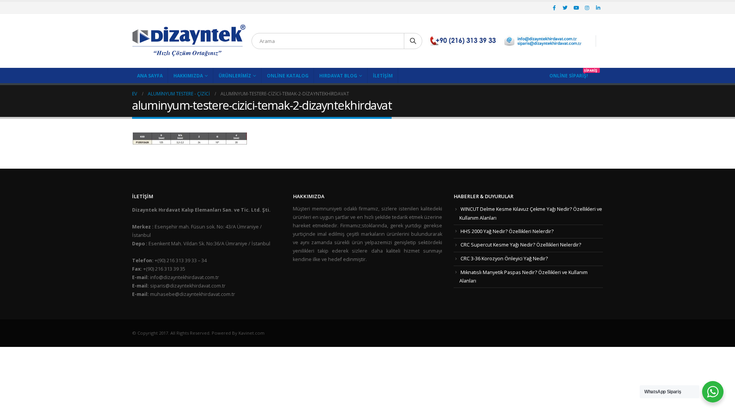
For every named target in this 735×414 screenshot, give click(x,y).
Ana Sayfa (150, 75)
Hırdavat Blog (338, 75)
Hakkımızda (188, 75)
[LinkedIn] (598, 8)
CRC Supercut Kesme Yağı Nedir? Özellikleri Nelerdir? (521, 245)
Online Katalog (288, 75)
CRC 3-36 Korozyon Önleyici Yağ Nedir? (504, 258)
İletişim (383, 75)
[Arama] (413, 41)
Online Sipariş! (568, 75)
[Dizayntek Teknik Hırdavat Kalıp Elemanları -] (189, 41)
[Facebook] (554, 8)
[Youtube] (576, 8)
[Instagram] (587, 8)
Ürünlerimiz (235, 75)
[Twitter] (565, 8)
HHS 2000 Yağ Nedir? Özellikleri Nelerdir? (507, 231)
